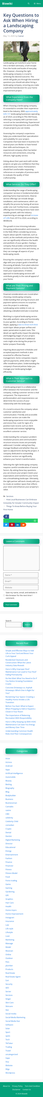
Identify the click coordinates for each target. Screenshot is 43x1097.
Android (9, 766)
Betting (9, 784)
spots (8, 1036)
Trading (9, 1047)
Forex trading (11, 880)
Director (9, 843)
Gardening (10, 891)
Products (9, 969)
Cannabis (9, 806)
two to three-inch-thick (28, 324)
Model (8, 947)
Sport (8, 1032)
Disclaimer (16, 1089)
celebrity (9, 817)
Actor (8, 758)
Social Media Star (13, 1021)
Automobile (11, 777)
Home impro (11, 910)
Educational (10, 847)
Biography (10, 788)
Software (9, 1024)
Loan (8, 936)
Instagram (10, 917)
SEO (7, 987)
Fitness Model (11, 873)
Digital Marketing (13, 840)
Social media (11, 1013)
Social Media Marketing (15, 1017)
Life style (9, 928)
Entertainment (12, 854)
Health (8, 906)
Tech (8, 1039)
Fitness (9, 869)
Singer (8, 999)
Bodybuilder (11, 795)
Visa (7, 1061)
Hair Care (10, 902)
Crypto (8, 828)
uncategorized (12, 1054)
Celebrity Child (12, 821)
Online (8, 954)
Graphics (9, 899)
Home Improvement (14, 914)
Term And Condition (32, 1086)
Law (7, 925)
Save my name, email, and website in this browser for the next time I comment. (21, 595)
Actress (9, 762)
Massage (9, 943)
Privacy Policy (17, 1086)
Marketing (10, 939)
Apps (8, 769)
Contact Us (27, 1089)
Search (8, 620)
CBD (7, 814)
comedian (10, 825)
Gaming (9, 888)
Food (8, 877)
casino (8, 810)
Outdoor (9, 958)
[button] (29, 3)
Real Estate (10, 973)
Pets (7, 962)
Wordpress (10, 1073)
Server (8, 991)
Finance (9, 862)
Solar (8, 1028)
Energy (8, 851)
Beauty (9, 780)
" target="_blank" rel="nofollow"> (19, 520)
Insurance (10, 921)
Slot (7, 1010)
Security (9, 984)
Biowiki (7, 3)
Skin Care (10, 1002)
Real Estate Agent (13, 976)
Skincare (9, 1006)
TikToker (9, 1043)
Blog (7, 792)
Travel (8, 1050)
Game (8, 884)
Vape (8, 1058)
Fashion (9, 858)
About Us (6, 1086)
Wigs (8, 1069)
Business (9, 799)
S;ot (7, 980)
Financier (9, 865)
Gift (7, 895)
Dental (8, 832)
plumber (9, 965)
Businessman (11, 803)
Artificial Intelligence (14, 773)
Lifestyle (9, 932)
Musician (9, 951)
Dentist (9, 836)
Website (9, 1065)
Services (9, 496)
